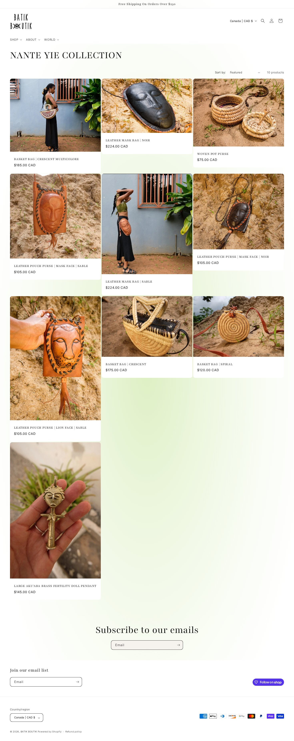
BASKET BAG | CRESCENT (126, 364)
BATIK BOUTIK (29, 731)
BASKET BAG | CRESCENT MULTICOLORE (46, 159)
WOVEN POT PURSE (213, 154)
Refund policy (73, 731)
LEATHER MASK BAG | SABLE (129, 282)
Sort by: (220, 72)
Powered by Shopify (50, 731)
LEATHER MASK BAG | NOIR (128, 140)
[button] (16, 39)
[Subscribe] (178, 645)
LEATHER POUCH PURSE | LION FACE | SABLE (50, 428)
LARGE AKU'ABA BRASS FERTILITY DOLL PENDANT (55, 586)
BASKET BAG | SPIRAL (215, 364)
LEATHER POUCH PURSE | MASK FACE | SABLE (51, 266)
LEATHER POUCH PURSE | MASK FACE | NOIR (233, 257)
